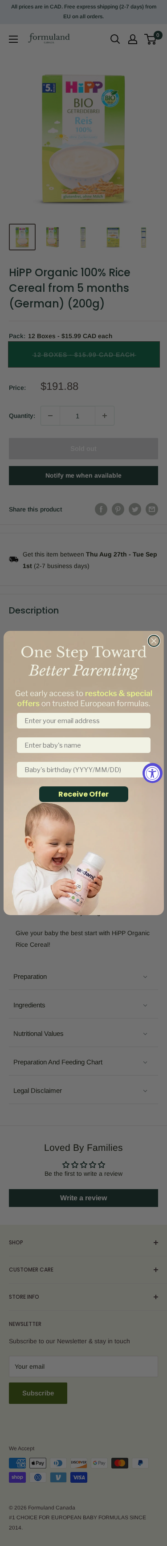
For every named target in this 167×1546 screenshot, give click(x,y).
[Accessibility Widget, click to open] (153, 773)
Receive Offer (83, 794)
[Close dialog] (153, 640)
